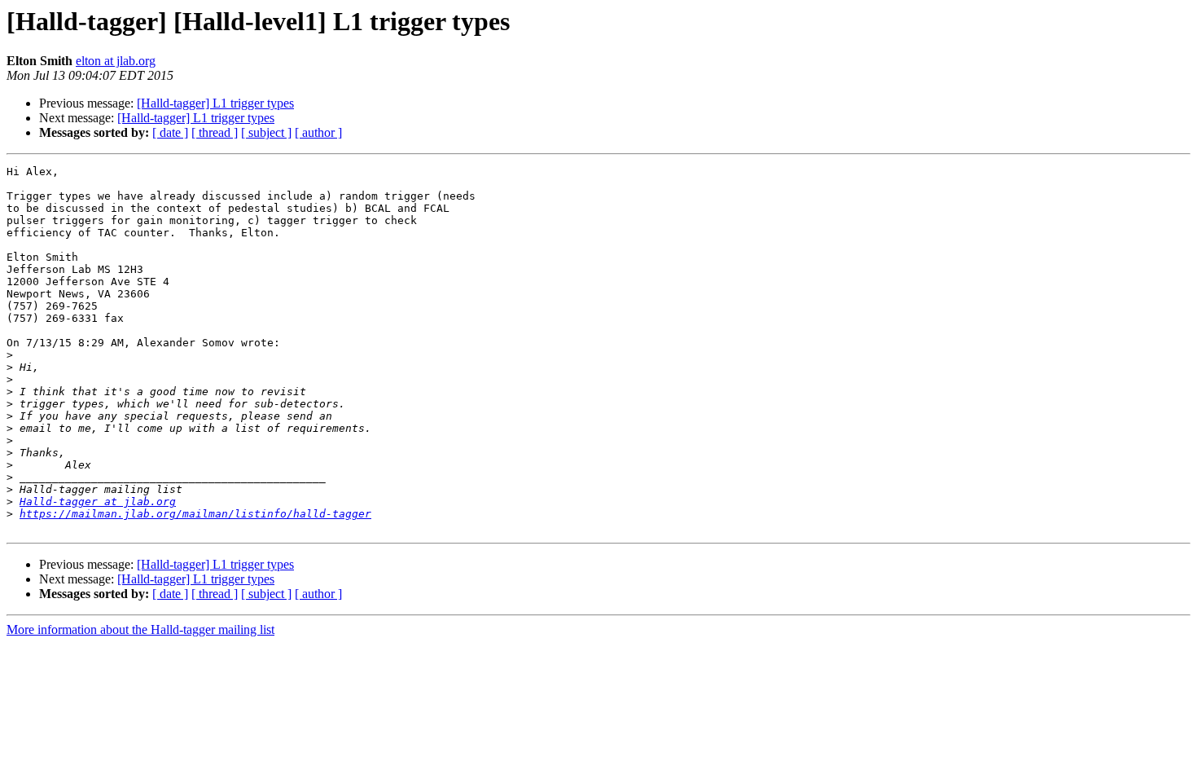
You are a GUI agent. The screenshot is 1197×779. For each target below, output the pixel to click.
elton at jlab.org (116, 61)
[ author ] (318, 132)
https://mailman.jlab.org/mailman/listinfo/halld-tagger (195, 514)
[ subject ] (266, 132)
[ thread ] (214, 132)
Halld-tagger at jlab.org (98, 501)
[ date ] (170, 132)
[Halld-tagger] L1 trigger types (215, 103)
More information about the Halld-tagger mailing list (140, 629)
